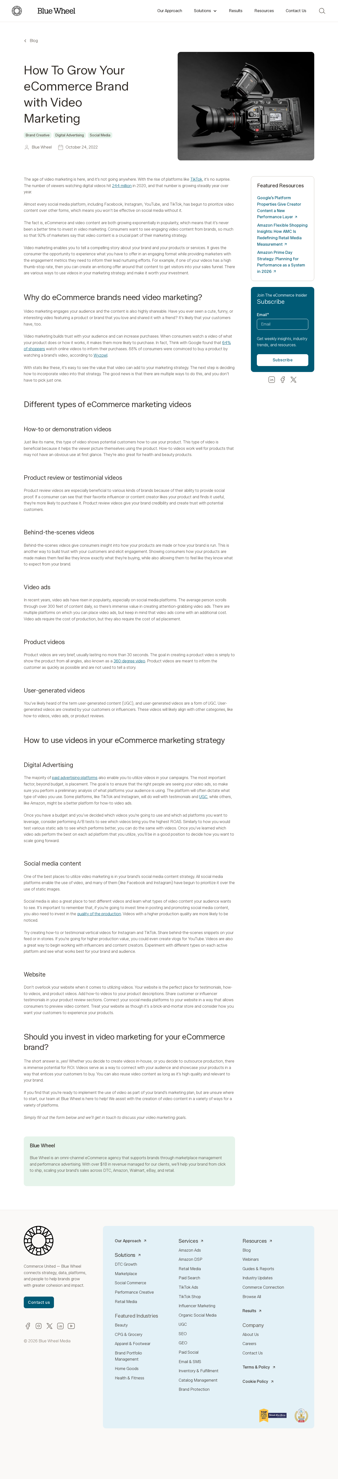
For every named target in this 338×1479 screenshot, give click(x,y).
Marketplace (126, 1273)
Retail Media (126, 1301)
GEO (183, 1343)
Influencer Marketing (197, 1306)
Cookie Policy (255, 1381)
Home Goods (127, 1368)
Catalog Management (198, 1380)
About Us (250, 1334)
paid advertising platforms (74, 777)
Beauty (121, 1325)
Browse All (251, 1296)
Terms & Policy (256, 1367)
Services (188, 1241)
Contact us (39, 1302)
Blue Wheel (40, 1157)
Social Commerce (130, 1283)
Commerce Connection (263, 1287)
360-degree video (129, 661)
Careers (249, 1343)
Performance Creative (134, 1292)
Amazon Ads (190, 1250)
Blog (34, 40)
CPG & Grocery (128, 1334)
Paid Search (189, 1278)
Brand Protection (194, 1389)
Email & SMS (190, 1361)
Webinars (250, 1259)
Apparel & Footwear (132, 1343)
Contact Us (296, 10)
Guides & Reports (258, 1268)
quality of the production (99, 914)
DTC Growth (126, 1264)
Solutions (202, 10)
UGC (203, 796)
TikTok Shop (190, 1296)
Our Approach (169, 10)
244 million (122, 185)
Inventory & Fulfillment (198, 1371)
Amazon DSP (190, 1259)
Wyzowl (100, 355)
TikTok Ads (188, 1287)
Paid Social (188, 1352)
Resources (264, 10)
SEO (183, 1333)
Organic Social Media (198, 1315)
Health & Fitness (129, 1378)
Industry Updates (257, 1278)
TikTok (196, 179)
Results (235, 10)
